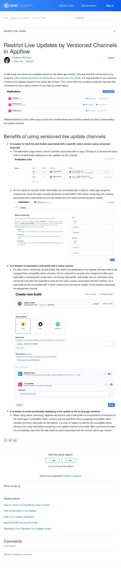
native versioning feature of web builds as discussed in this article (47, 77)
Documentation (89, 5)
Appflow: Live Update (20, 17)
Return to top (10, 485)
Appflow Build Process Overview (21, 522)
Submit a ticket (66, 5)
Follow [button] (111, 57)
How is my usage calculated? (19, 516)
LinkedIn (15, 440)
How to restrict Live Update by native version (27, 504)
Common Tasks (39, 17)
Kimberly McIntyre (21, 57)
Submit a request (72, 475)
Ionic (6, 17)
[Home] (18, 5)
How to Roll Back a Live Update (20, 510)
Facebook (6, 440)
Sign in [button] (110, 5)
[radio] (52, 460)
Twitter (10, 440)
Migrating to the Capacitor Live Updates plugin (27, 528)
